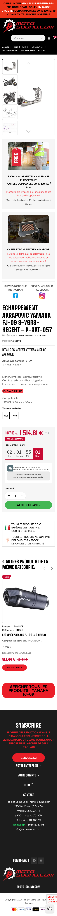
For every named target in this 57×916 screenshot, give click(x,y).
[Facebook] (34, 861)
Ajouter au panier (28, 505)
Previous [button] (44, 568)
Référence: (8, 630)
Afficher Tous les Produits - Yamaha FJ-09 (28, 690)
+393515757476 (35, 824)
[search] (41, 38)
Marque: (6, 340)
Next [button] (52, 568)
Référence (8, 335)
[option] (26, 625)
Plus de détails (14, 667)
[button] (28, 757)
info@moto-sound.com (28, 829)
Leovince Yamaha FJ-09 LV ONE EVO (24, 634)
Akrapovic (16, 340)
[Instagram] (41, 861)
